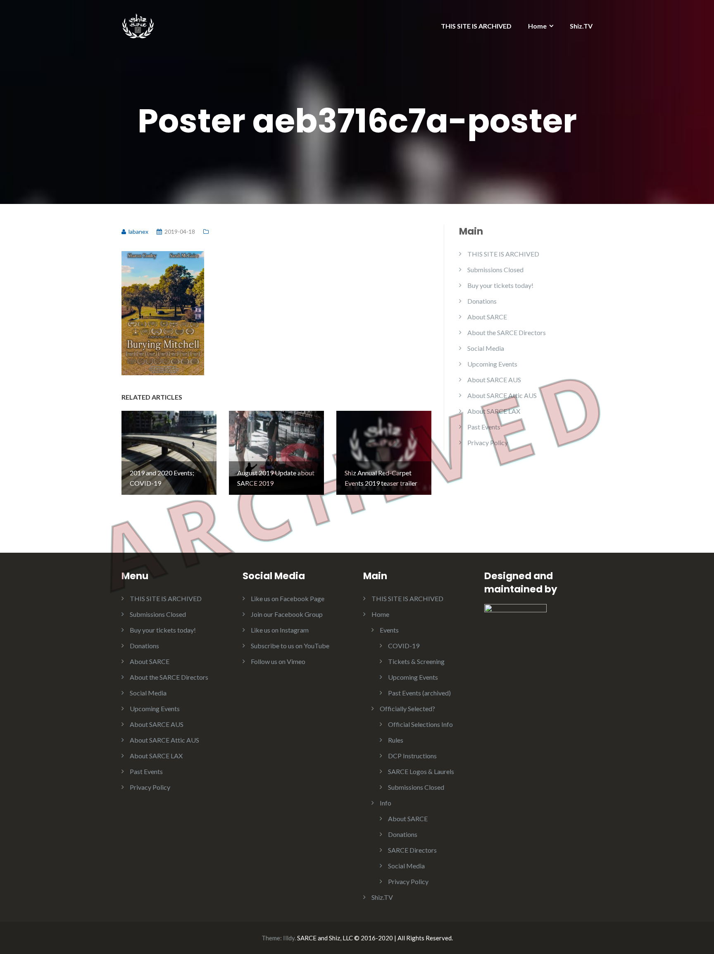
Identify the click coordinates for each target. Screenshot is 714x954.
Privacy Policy (487, 442)
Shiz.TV (581, 26)
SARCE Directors (412, 850)
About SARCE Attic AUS (502, 395)
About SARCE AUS (494, 380)
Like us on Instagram (280, 630)
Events (389, 630)
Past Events (483, 427)
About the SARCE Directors (506, 332)
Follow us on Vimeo (278, 661)
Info (385, 803)
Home (537, 26)
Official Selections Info (420, 724)
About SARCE (487, 317)
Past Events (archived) (419, 693)
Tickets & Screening (416, 661)
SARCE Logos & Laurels (421, 771)
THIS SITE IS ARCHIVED (476, 26)
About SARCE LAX (493, 411)
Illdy (289, 938)
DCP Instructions (412, 756)
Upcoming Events (492, 364)
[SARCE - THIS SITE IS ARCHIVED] (138, 24)
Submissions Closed (495, 269)
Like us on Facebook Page (287, 598)
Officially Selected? (407, 708)
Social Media (485, 348)
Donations (482, 301)
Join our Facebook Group (287, 614)
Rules (395, 740)
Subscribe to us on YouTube (290, 646)
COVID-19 (403, 646)
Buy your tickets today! (500, 285)
